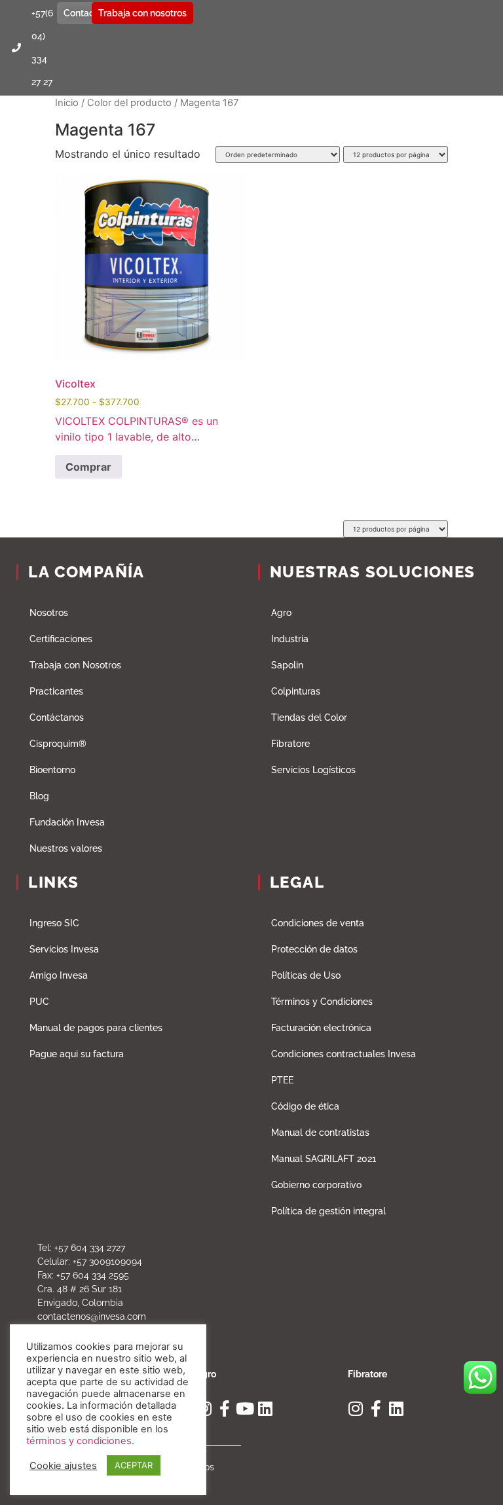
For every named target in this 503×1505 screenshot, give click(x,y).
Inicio (67, 103)
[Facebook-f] (224, 1408)
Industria (289, 639)
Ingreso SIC (54, 923)
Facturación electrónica (321, 1028)
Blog (39, 796)
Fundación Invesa (67, 822)
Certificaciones (60, 639)
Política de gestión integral (328, 1211)
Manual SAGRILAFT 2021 (323, 1158)
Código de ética (305, 1106)
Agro (281, 612)
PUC (39, 1001)
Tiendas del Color (309, 717)
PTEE (282, 1080)
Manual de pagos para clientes (95, 1028)
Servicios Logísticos (313, 770)
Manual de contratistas (320, 1132)
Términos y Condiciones (322, 1001)
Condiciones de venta (317, 923)
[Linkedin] (265, 1408)
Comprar (88, 466)
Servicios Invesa (64, 949)
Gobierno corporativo (316, 1185)
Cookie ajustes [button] (63, 1466)
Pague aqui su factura (76, 1054)
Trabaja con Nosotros (75, 665)
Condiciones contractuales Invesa (343, 1054)
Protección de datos (314, 949)
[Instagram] (356, 1408)
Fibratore (290, 743)
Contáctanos (56, 717)
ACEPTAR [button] (134, 1465)
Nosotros (48, 612)
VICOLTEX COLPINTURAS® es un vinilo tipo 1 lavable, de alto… (136, 308)
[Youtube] (244, 1408)
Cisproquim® (57, 743)
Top (471, 1473)
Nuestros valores (65, 848)
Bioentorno (52, 770)
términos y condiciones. (80, 1441)
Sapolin (287, 665)
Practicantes (56, 691)
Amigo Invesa (58, 975)
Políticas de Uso (306, 975)
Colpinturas (295, 691)
